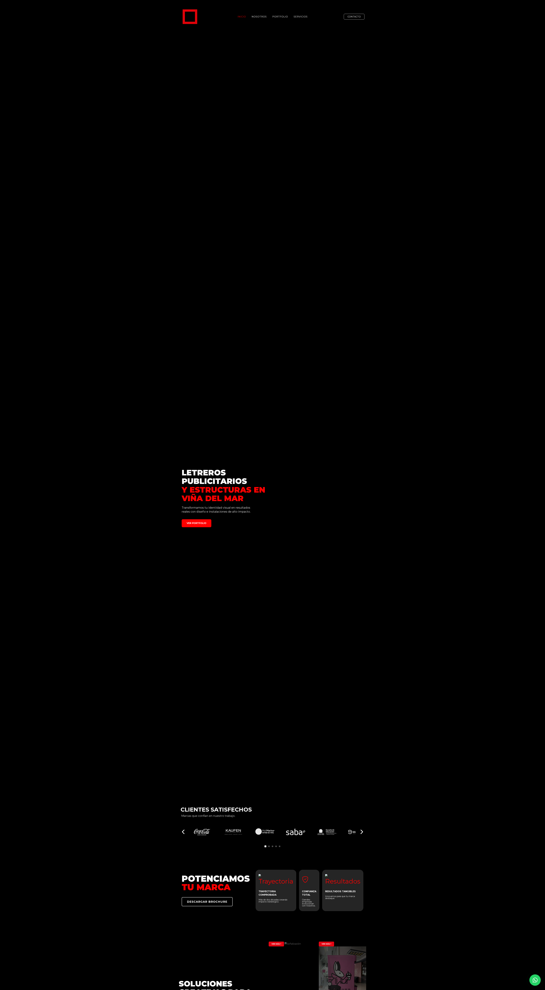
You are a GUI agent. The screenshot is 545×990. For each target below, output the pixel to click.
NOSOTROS (259, 16)
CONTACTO (354, 16)
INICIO (242, 16)
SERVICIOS (301, 16)
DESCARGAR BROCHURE (207, 901)
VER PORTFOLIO (196, 523)
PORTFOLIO (280, 16)
